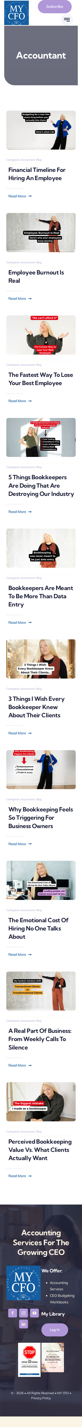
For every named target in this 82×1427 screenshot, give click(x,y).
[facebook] (12, 1313)
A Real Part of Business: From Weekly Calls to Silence (40, 1039)
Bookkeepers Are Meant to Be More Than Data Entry (40, 596)
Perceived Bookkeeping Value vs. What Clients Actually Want (39, 1150)
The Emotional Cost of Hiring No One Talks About (38, 928)
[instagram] (23, 1313)
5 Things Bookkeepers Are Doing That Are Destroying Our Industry (41, 485)
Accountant (28, 159)
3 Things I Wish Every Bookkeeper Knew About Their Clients (36, 707)
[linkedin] (23, 1324)
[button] (20, 196)
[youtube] (34, 1313)
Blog (39, 159)
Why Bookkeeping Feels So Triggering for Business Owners (40, 817)
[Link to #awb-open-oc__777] (67, 20)
